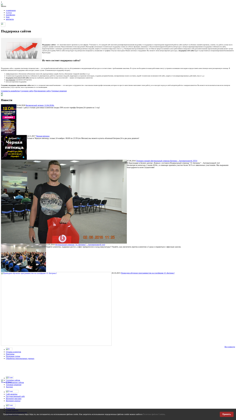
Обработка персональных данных (20, 358)
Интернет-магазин (13, 399)
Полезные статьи (13, 356)
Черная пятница (42, 136)
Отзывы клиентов (13, 352)
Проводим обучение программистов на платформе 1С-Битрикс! (148, 273)
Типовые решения (59, 91)
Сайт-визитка (11, 394)
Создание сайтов (13, 380)
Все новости (230, 347)
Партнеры (10, 354)
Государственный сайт (15, 396)
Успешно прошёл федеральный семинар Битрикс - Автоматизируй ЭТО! (166, 161)
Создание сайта (26, 91)
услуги (9, 13)
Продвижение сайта (42, 91)
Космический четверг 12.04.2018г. (40, 105)
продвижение (10, 80)
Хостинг (9, 387)
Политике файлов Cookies (154, 414)
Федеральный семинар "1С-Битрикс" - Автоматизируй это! (80, 245)
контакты (10, 19)
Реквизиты (10, 408)
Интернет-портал (13, 401)
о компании (11, 10)
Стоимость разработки (10, 91)
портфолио (10, 15)
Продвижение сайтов (15, 382)
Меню (3, 6)
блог (8, 17)
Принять (226, 414)
